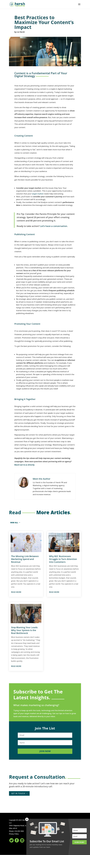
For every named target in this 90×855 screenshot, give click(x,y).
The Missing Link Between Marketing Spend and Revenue (25, 559)
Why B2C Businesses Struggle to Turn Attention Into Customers (63, 559)
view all (14, 522)
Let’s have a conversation (53, 226)
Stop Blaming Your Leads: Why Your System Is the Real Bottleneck (24, 630)
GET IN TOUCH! (18, 793)
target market (37, 194)
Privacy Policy (14, 834)
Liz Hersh (21, 32)
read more (16, 592)
